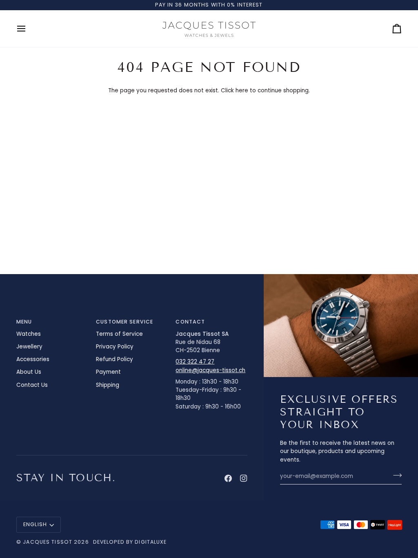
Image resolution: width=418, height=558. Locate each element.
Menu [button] (24, 321)
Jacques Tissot (47, 541)
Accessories (32, 359)
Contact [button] (190, 321)
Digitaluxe (151, 541)
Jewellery (29, 346)
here (242, 90)
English (35, 524)
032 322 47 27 (195, 362)
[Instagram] (243, 478)
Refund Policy (114, 359)
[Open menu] (28, 28)
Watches (28, 334)
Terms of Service (119, 334)
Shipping (107, 385)
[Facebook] (228, 478)
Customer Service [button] (124, 321)
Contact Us (32, 385)
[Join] (395, 475)
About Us (28, 372)
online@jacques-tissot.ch (210, 370)
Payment (108, 372)
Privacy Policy (114, 346)
